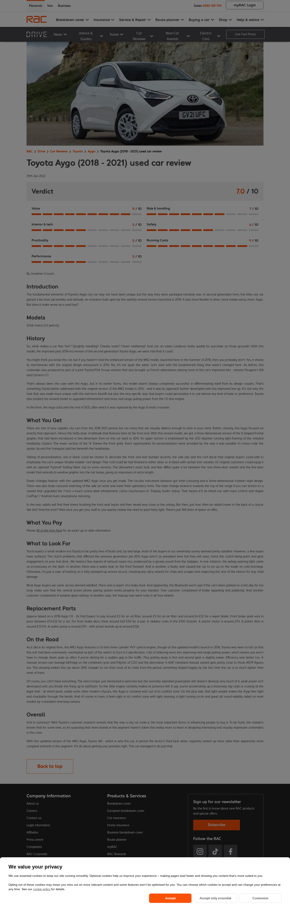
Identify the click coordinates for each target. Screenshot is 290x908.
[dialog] (145, 882)
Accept (170, 898)
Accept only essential (215, 898)
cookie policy (42, 889)
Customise (260, 898)
